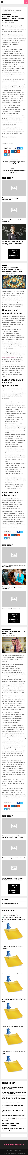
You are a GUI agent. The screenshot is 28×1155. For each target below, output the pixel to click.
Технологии (9, 14)
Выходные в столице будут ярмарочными (10, 199)
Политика (8, 629)
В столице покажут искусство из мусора (14, 163)
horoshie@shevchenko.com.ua (10, 903)
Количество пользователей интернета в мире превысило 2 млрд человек (13, 837)
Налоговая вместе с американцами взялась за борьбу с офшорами (12, 879)
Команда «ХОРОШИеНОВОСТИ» (9, 1153)
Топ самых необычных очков (11, 609)
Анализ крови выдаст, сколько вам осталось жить (14, 171)
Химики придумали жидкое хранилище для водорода (14, 566)
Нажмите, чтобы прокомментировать (14, 254)
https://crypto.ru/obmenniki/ (9, 357)
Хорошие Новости (14, 1145)
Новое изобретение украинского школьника (12, 588)
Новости (4, 14)
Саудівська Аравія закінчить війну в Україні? (13, 1115)
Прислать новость (21, 1153)
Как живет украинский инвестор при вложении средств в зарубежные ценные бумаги (13, 243)
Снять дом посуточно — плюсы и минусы (13, 1102)
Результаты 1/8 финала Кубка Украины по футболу (13, 220)
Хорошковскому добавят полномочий (13, 858)
